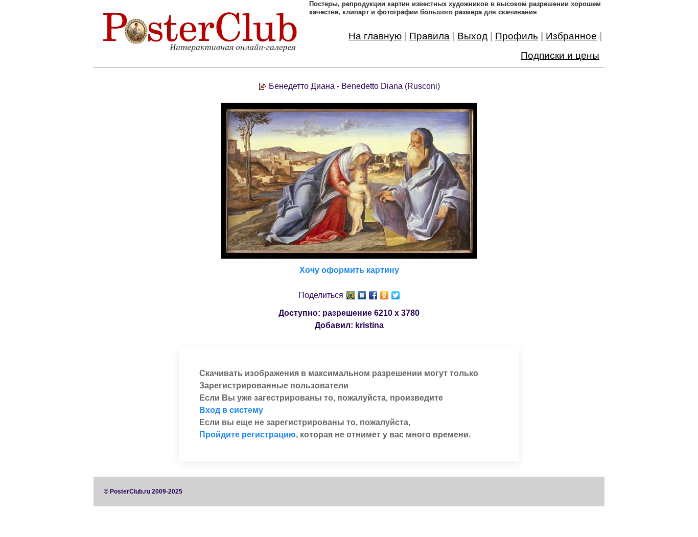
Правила (429, 36)
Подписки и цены (560, 55)
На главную (375, 36)
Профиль (516, 36)
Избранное (571, 36)
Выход (472, 36)
